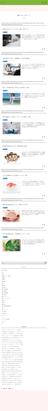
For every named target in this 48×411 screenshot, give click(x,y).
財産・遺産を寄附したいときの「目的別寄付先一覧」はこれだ (12, 337)
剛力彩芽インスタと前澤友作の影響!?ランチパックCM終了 (12, 374)
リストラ (3, 315)
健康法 (3, 302)
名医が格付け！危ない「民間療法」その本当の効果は (16, 58)
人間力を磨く (4, 313)
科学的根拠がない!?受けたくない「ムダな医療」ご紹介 (17, 116)
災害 (2, 272)
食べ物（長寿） (4, 270)
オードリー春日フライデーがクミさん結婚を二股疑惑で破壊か (12, 359)
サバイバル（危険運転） (6, 319)
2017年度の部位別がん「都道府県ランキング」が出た (16, 233)
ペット (3, 317)
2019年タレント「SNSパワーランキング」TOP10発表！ (11, 329)
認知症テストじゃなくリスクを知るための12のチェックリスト (12, 372)
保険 (2, 307)
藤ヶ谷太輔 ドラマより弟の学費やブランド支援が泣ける (12, 348)
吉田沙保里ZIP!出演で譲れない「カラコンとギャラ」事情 (12, 357)
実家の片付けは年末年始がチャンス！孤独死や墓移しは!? (12, 384)
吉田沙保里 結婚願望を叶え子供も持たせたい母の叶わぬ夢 (12, 352)
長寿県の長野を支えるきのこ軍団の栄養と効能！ (15, 146)
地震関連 (3, 279)
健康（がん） (5, 32)
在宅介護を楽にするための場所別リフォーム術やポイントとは (12, 331)
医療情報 (3, 285)
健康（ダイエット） (5, 296)
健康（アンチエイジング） (6, 298)
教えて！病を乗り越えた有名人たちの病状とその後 (16, 87)
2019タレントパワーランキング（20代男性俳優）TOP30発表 (12, 335)
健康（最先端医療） (5, 292)
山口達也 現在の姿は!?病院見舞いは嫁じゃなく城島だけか (12, 382)
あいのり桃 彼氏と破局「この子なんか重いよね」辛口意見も (12, 354)
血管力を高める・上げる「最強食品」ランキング (10, 369)
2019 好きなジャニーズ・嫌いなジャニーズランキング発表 (12, 344)
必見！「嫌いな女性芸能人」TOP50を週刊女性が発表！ (11, 350)
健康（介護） (4, 294)
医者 (2, 283)
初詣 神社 (4, 287)
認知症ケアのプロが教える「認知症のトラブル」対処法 (11, 367)
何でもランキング (5, 309)
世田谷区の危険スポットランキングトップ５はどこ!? (11, 339)
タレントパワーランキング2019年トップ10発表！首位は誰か (12, 342)
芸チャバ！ (4, 2)
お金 (2, 322)
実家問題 (3, 277)
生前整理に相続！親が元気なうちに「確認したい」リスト (12, 378)
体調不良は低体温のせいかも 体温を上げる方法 (15, 204)
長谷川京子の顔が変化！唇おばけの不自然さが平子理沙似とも (12, 361)
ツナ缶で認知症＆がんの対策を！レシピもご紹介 (15, 175)
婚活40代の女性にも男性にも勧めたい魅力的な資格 (10, 365)
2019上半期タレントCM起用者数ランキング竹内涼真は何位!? (12, 333)
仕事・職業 (4, 311)
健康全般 (3, 304)
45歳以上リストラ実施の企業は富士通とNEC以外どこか (11, 363)
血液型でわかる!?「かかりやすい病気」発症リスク (16, 29)
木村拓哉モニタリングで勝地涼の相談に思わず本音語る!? (12, 376)
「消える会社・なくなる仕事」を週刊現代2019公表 (11, 346)
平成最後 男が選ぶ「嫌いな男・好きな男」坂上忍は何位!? (12, 380)
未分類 (3, 274)
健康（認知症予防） (5, 289)
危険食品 (3, 281)
